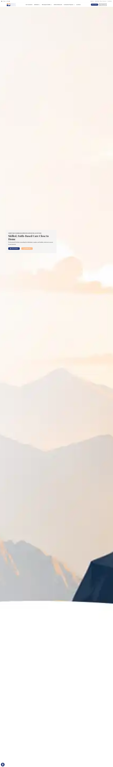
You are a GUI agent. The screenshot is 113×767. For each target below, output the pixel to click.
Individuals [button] (36, 4)
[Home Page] (11, 4)
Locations (78, 4)
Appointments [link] (94, 4)
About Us (92, 1)
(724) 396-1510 (103, 4)
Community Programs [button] (69, 4)
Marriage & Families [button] (46, 4)
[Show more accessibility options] (3, 764)
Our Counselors (29, 4)
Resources (104, 1)
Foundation (109, 1)
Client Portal (97, 1)
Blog (101, 1)
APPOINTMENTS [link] (14, 248)
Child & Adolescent (58, 4)
